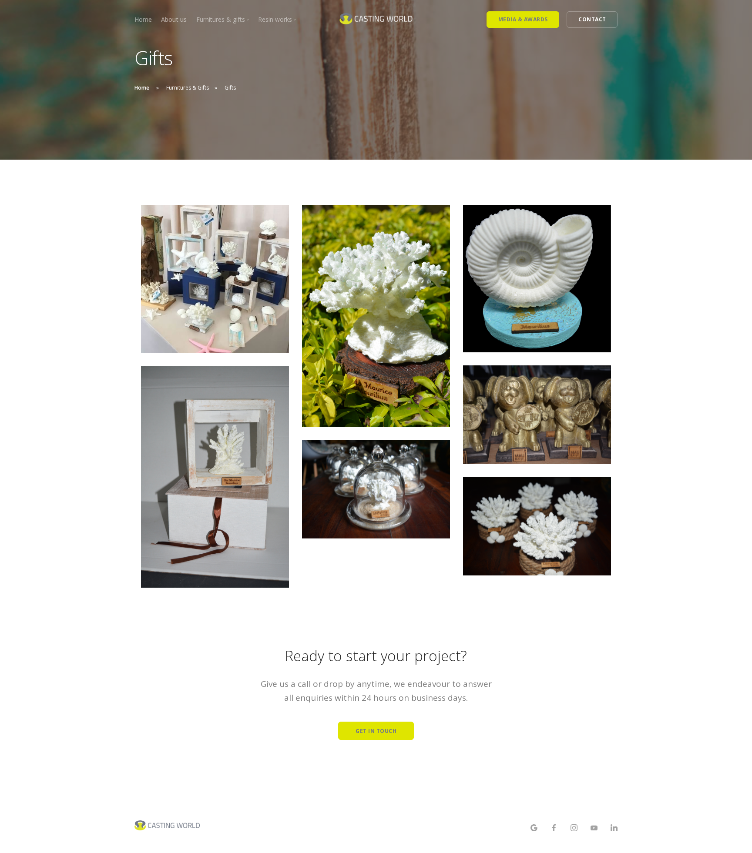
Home (143, 19)
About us (174, 19)
